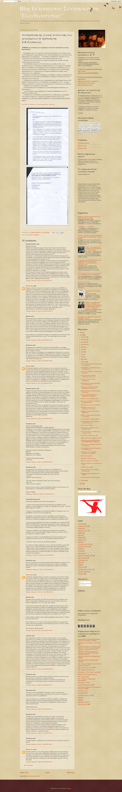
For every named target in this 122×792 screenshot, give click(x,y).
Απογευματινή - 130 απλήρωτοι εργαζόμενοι (89, 672)
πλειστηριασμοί (82, 560)
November (84, 339)
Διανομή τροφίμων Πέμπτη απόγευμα (90, 477)
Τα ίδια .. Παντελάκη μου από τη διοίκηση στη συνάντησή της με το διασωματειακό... (93, 249)
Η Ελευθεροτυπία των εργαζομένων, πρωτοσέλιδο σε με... (90, 422)
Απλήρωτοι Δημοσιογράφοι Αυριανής (87, 674)
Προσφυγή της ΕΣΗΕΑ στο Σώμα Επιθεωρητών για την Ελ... (89, 387)
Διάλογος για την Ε (83, 530)
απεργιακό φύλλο (82, 526)
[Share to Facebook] (61, 232)
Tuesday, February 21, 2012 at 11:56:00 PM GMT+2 (39, 462)
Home (47, 772)
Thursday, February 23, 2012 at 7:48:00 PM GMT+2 (39, 744)
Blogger (69, 788)
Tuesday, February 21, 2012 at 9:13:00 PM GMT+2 (39, 280)
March (83, 359)
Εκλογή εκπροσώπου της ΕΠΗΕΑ (89, 460)
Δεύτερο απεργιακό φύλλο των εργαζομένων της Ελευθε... (89, 395)
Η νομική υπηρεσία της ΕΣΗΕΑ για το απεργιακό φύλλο (90, 432)
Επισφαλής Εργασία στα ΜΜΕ (86, 695)
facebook (83, 79)
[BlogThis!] (58, 232)
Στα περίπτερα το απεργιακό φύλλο (90, 419)
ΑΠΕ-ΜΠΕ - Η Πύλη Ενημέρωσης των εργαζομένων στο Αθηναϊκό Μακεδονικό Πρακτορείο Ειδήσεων (88, 653)
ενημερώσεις (81, 539)
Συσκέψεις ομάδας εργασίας (85, 569)
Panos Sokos (83, 145)
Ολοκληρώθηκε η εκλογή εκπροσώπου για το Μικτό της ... (91, 448)
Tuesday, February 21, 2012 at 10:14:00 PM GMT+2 (39, 311)
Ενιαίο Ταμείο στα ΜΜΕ (84, 704)
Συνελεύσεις (29, 235)
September (84, 344)
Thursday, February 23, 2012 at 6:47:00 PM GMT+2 (39, 709)
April (82, 357)
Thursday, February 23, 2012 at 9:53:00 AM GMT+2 (39, 630)
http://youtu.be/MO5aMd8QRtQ (88, 73)
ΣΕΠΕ (79, 565)
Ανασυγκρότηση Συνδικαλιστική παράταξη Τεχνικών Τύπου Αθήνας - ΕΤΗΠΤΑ (89, 640)
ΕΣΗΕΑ (80, 549)
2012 (81, 335)
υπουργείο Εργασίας (83, 571)
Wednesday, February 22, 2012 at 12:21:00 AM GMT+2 (40, 494)
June (82, 352)
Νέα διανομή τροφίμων (87, 456)
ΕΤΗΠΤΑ (80, 551)
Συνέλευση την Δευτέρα (87, 467)
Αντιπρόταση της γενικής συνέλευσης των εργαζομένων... (90, 384)
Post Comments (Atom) (33, 776)
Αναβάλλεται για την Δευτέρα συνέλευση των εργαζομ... (88, 452)
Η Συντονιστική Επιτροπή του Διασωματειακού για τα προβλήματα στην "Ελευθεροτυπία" (90, 273)
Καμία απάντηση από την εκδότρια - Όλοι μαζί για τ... (90, 470)
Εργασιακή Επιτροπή (83, 546)
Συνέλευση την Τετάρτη (84, 282)
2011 (81, 483)
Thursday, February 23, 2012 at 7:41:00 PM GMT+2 (39, 733)
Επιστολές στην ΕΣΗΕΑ (84, 544)
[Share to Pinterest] (63, 232)
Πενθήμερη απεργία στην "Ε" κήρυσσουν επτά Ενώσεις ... (89, 408)
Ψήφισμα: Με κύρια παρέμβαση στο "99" (91, 438)
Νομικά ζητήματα (82, 558)
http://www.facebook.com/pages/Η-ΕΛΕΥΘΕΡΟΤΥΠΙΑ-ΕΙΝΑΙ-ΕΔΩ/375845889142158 (88, 83)
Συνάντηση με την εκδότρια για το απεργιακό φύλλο (89, 428)
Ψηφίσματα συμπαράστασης (88, 458)
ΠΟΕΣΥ (80, 562)
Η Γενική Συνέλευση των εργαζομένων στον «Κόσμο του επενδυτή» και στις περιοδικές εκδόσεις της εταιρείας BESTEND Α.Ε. (89, 648)
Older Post (70, 772)
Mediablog (80, 700)
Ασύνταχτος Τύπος (83, 691)
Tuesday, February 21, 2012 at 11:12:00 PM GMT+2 (39, 418)
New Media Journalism (84, 702)
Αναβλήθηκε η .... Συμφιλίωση (86, 226)
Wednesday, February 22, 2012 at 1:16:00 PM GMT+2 (40, 569)
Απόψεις (80, 528)
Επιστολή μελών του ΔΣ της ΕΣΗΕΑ (90, 405)
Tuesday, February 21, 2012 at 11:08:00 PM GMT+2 (39, 383)
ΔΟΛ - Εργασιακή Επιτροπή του (86, 669)
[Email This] (56, 232)
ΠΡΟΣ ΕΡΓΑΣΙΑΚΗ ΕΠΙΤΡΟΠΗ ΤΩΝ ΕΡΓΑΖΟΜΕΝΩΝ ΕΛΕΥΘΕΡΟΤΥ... (90, 441)
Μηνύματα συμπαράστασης (85, 555)
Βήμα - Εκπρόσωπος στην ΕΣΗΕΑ (87, 667)
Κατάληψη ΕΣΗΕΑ (83, 693)
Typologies (81, 697)
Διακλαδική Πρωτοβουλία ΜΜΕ (86, 685)
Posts (81, 582)
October (83, 342)
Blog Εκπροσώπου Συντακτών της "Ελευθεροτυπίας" (60, 12)
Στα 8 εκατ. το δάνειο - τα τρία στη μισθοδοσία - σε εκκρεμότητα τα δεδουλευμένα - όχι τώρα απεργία (90, 237)
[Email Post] (53, 232)
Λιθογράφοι (81, 553)
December (84, 337)
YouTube (83, 71)
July (82, 349)
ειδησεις (80, 535)
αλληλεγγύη (81, 524)
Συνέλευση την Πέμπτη (87, 425)
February (83, 361)
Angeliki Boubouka (84, 143)
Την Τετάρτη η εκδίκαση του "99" (89, 435)
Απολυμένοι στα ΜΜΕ (83, 682)
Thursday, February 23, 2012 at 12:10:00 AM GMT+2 (39, 592)
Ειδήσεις (80, 537)
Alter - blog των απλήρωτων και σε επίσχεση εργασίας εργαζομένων (89, 664)
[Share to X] (60, 232)
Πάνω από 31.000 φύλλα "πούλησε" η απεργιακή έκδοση (91, 401)
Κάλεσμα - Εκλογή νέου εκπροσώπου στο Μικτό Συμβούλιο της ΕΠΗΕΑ (89, 217)
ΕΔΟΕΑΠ (80, 533)
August (83, 347)
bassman (28, 366)
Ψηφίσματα (36, 235)
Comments (83, 585)
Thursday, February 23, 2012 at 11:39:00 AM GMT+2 (39, 669)
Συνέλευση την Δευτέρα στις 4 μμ (89, 398)
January (83, 480)
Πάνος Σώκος (29, 286)
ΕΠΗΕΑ (80, 542)
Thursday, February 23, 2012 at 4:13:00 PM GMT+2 (39, 685)
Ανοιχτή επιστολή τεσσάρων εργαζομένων (88, 380)
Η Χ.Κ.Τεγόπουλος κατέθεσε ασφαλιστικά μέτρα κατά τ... (89, 376)
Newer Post (24, 772)
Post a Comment (28, 765)
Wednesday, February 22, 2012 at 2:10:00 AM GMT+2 (40, 555)
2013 (81, 332)
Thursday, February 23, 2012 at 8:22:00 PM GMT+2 (39, 762)
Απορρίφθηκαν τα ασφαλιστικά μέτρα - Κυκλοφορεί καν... (91, 368)
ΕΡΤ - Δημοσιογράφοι (83, 676)
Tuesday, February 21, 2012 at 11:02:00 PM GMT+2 (39, 340)
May (82, 354)
